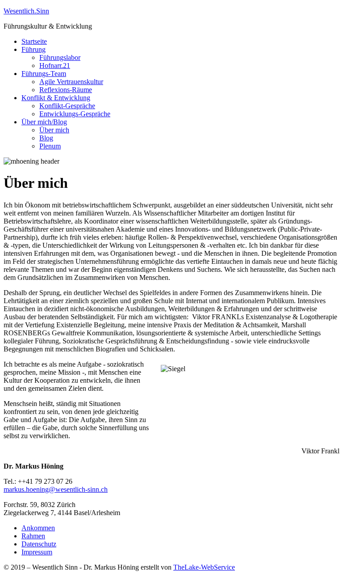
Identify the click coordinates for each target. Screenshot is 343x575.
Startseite (34, 41)
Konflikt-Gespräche (67, 106)
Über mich (54, 130)
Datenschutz (38, 544)
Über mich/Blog (44, 122)
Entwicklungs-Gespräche (74, 114)
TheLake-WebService (204, 567)
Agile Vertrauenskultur (71, 81)
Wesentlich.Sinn (26, 11)
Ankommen (38, 528)
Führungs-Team (43, 73)
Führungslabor (59, 57)
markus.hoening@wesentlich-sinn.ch (56, 489)
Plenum (50, 146)
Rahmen (33, 536)
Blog (46, 138)
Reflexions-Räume (65, 89)
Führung (33, 49)
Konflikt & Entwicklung (55, 97)
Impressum (36, 552)
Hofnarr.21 (54, 65)
